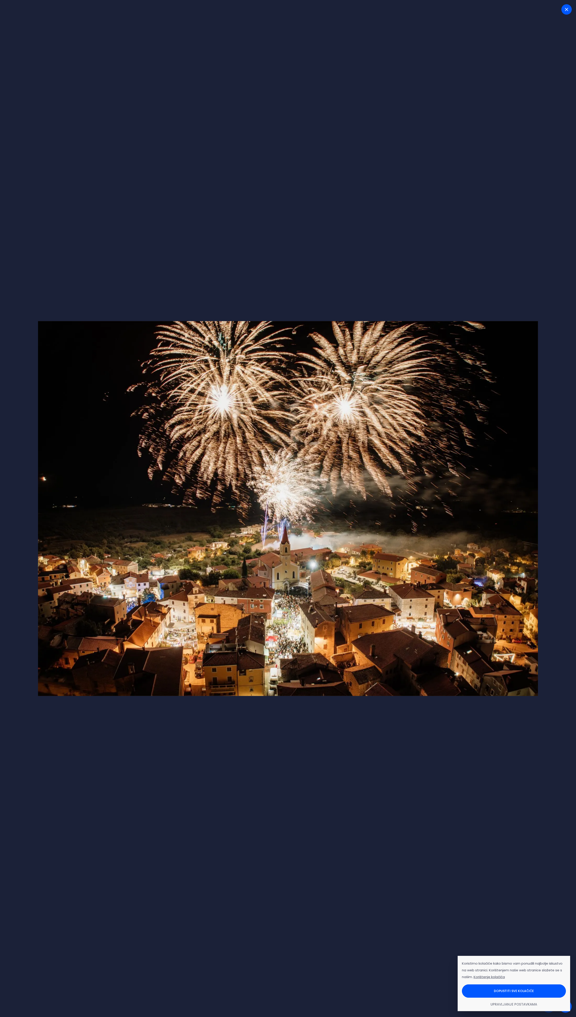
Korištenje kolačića (489, 977)
